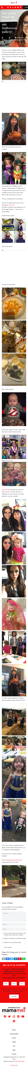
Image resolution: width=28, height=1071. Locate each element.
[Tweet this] (12, 959)
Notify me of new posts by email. (12, 942)
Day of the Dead (6, 490)
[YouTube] (18, 7)
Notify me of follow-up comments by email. (15, 938)
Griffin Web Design (19, 1061)
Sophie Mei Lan (11, 42)
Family (14, 1042)
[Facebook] (8, 7)
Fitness (14, 1038)
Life (14, 1046)
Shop (14, 1050)
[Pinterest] (15, 7)
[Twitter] (10, 7)
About (14, 1030)
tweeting (7, 860)
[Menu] (2, 7)
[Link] (14, 2)
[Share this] (8, 959)
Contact (14, 1054)
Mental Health (14, 1034)
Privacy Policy (14, 1065)
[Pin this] (20, 959)
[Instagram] (12, 7)
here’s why (11, 205)
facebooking (15, 860)
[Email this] (4, 959)
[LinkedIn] (20, 7)
